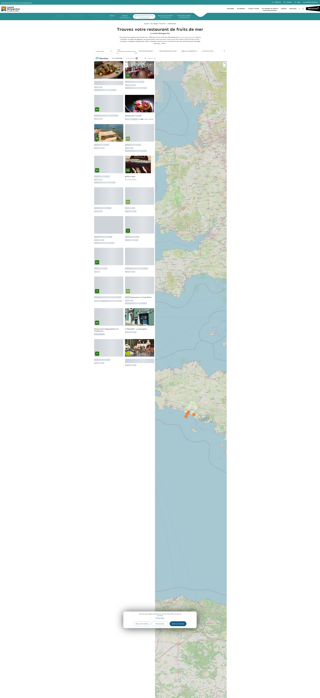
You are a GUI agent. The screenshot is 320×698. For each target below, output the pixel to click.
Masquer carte (151, 58)
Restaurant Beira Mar (134, 81)
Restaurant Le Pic (133, 143)
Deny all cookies (142, 624)
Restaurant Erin (132, 231)
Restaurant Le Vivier (103, 231)
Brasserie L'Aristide (102, 203)
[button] (108, 16)
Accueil (146, 23)
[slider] (117, 51)
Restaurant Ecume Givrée (136, 261)
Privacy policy (160, 618)
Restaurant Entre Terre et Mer (107, 289)
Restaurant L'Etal (102, 173)
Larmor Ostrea (100, 261)
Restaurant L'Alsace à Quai (106, 113)
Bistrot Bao (130, 173)
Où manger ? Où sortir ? (158, 23)
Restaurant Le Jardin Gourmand (103, 82)
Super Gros (130, 203)
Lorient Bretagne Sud (187, 37)
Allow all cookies (178, 624)
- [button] (224, 66)
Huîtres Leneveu (101, 143)
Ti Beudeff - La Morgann (136, 319)
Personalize (160, 624)
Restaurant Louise (133, 113)
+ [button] (224, 63)
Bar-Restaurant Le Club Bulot (138, 289)
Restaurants (172, 23)
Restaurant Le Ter (102, 349)
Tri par (117, 58)
